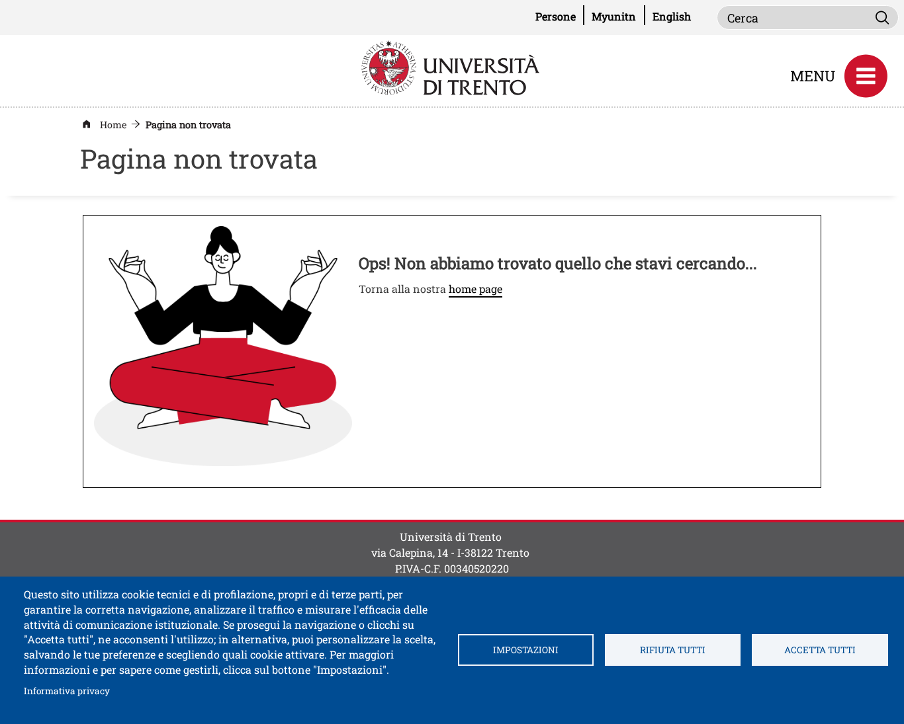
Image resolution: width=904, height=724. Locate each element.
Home (113, 124)
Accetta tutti (820, 650)
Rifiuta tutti (672, 650)
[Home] (452, 66)
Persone (559, 16)
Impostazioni (526, 650)
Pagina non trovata (188, 124)
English (672, 16)
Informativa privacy (67, 690)
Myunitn (618, 16)
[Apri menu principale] (865, 76)
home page (475, 289)
